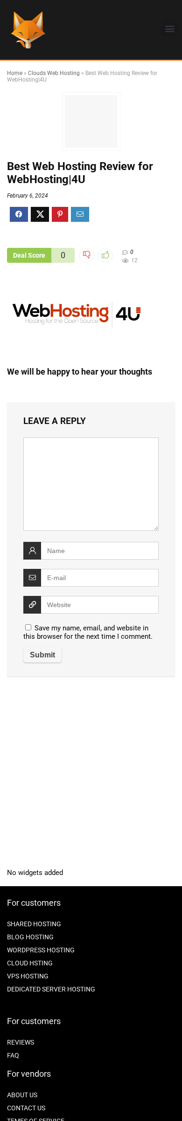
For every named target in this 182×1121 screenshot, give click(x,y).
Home (14, 73)
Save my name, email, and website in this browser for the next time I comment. (88, 632)
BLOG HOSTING (30, 937)
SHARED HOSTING (34, 924)
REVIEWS (20, 1042)
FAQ (13, 1055)
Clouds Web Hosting (54, 73)
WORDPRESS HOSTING (41, 950)
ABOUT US (22, 1095)
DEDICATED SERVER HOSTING (51, 989)
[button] (169, 28)
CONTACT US (26, 1108)
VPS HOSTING (28, 976)
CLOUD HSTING (30, 963)
